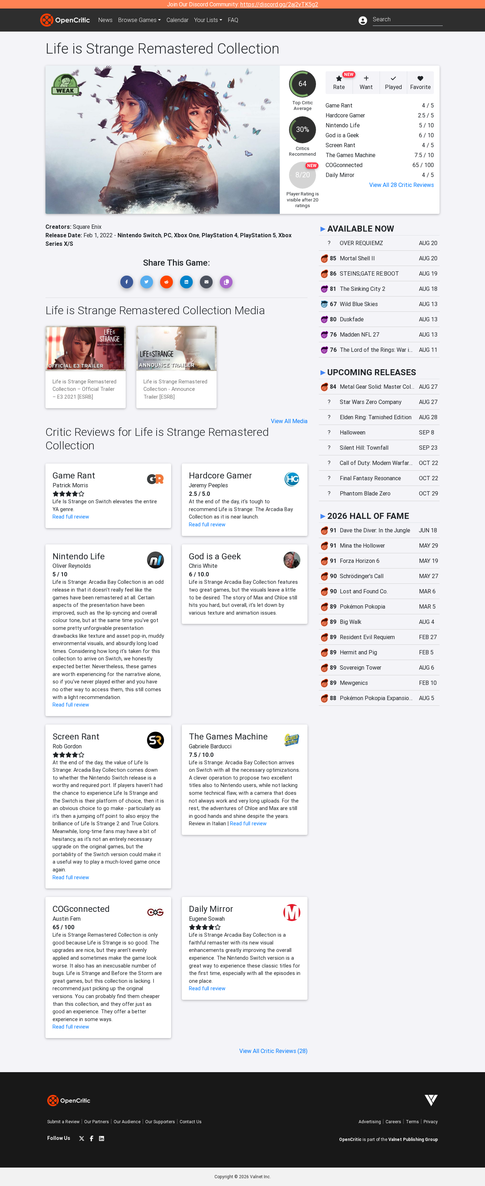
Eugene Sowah (207, 918)
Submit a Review (63, 1121)
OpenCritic (350, 1139)
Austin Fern (67, 918)
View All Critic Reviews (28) (273, 1050)
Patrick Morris (70, 485)
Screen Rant (76, 736)
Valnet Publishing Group (413, 1139)
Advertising (370, 1121)
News (105, 19)
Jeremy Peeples (208, 485)
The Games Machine (228, 736)
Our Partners (96, 1121)
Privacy (431, 1121)
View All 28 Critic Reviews (401, 184)
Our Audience (127, 1121)
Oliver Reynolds (72, 565)
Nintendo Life (79, 556)
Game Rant (74, 475)
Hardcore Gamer (220, 475)
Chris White (203, 565)
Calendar (178, 19)
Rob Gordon (67, 746)
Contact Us (191, 1121)
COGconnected (81, 909)
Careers (393, 1121)
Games (137, 19)
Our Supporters (160, 1121)
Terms (412, 1121)
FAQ (233, 19)
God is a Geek (215, 556)
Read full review (71, 517)
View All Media (289, 421)
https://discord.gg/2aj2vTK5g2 (279, 4)
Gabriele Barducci (210, 746)
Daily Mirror (211, 909)
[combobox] (408, 18)
